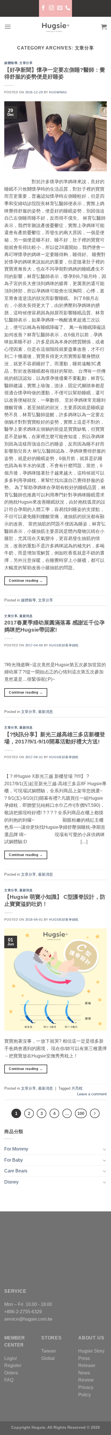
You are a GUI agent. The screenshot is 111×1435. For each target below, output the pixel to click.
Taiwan (48, 1351)
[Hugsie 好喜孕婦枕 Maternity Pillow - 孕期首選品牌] (55, 27)
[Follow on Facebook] (43, 8)
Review (86, 1380)
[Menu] (7, 27)
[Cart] (104, 26)
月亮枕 (77, 1088)
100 (80, 1113)
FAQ (8, 1380)
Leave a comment (92, 1094)
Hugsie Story (91, 1351)
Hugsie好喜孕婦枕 (63, 645)
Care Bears (15, 1170)
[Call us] (67, 8)
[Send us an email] (59, 8)
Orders (11, 1372)
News (84, 1372)
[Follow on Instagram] (51, 8)
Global (48, 1358)
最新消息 (25, 616)
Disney (11, 1182)
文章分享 (25, 63)
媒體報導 (10, 63)
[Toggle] (104, 1149)
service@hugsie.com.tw (28, 1319)
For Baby (13, 1160)
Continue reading (26, 581)
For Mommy (16, 1149)
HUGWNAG (58, 92)
